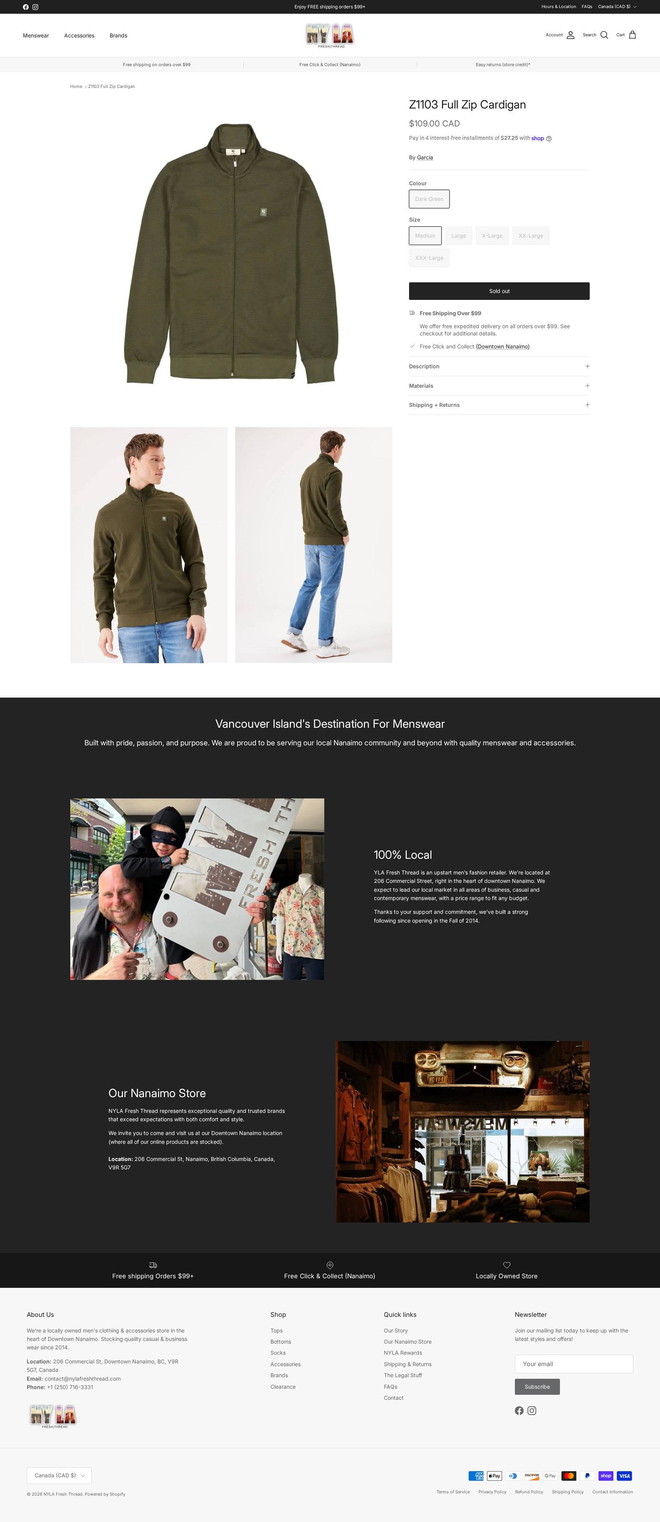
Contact (394, 1397)
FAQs (587, 6)
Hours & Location (559, 6)
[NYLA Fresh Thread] (330, 35)
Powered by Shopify (105, 1494)
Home (76, 86)
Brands (118, 35)
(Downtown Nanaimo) (503, 346)
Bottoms (280, 1341)
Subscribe (537, 1386)
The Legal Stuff (403, 1375)
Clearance (283, 1386)
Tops (276, 1330)
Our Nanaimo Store (408, 1341)
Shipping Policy (568, 1491)
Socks (278, 1352)
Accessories (79, 35)
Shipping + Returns (434, 405)
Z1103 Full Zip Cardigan (111, 86)
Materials (421, 385)
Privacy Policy (492, 1491)
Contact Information (612, 1491)
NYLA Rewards (403, 1352)
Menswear (36, 35)
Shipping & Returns (408, 1364)
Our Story (396, 1330)
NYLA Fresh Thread (63, 1494)
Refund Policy (529, 1491)
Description (424, 366)
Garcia (425, 157)
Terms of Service (453, 1491)
